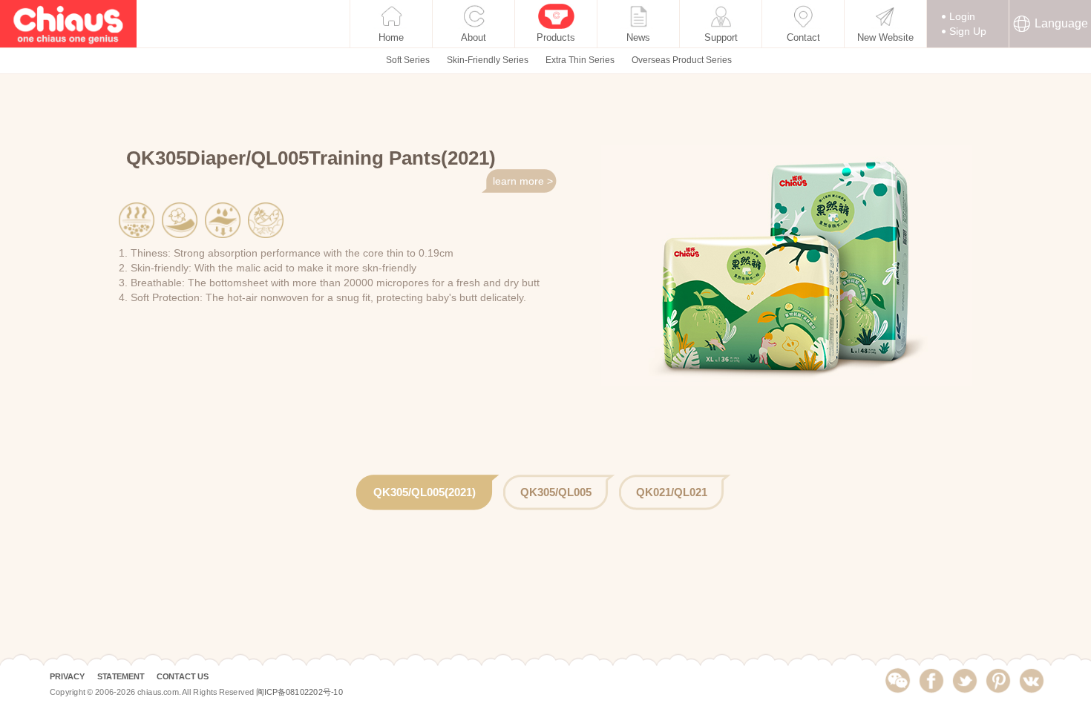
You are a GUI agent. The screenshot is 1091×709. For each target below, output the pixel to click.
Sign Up (967, 31)
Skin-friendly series (487, 60)
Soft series (408, 60)
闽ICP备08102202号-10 (299, 693)
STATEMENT (121, 677)
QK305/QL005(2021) (424, 492)
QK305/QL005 (556, 492)
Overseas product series (682, 60)
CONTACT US (183, 677)
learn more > (523, 181)
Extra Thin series (580, 60)
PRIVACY (67, 677)
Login (962, 16)
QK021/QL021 (671, 492)
